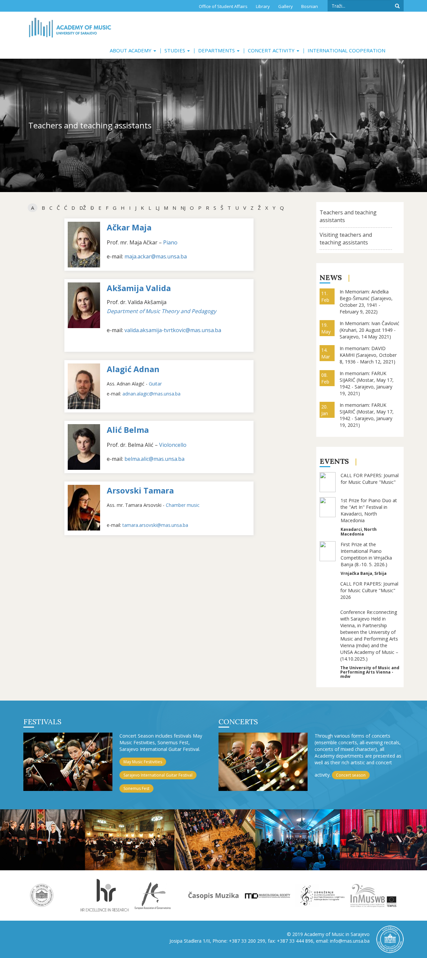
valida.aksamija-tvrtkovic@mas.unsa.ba (172, 330)
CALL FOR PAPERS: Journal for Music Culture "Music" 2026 (369, 590)
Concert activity (272, 50)
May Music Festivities (142, 762)
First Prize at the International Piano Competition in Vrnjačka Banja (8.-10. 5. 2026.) (366, 554)
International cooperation (346, 50)
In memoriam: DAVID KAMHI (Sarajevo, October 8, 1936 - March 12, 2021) (368, 355)
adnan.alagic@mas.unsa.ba (151, 393)
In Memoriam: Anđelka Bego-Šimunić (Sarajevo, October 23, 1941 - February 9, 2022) (366, 301)
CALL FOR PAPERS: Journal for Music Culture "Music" (370, 478)
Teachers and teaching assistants (348, 216)
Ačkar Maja (129, 227)
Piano (170, 242)
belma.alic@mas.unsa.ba (154, 458)
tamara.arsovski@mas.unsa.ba (155, 525)
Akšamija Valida (139, 287)
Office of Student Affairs (223, 6)
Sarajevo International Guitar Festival (157, 775)
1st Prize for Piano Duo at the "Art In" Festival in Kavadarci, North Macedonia (369, 510)
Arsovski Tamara (140, 490)
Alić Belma (128, 429)
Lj (157, 207)
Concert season (351, 775)
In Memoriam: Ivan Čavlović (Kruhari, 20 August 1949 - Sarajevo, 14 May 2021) (369, 330)
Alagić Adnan (133, 368)
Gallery (285, 6)
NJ (182, 207)
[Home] (69, 28)
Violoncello (172, 444)
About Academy (131, 50)
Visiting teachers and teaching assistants (346, 238)
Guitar (155, 383)
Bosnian (309, 6)
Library (263, 6)
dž (82, 207)
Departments (217, 50)
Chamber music (182, 505)
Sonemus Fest (136, 788)
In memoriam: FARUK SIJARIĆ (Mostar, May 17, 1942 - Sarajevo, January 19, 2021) (367, 383)
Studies (175, 50)
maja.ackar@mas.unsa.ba (155, 256)
